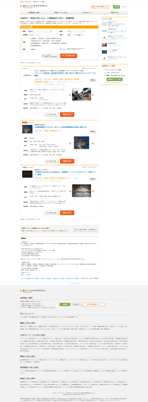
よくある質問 (23, 317)
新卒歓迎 (41, 38)
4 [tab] (79, 101)
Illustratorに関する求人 (96, 341)
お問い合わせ (51, 317)
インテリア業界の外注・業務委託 (89, 371)
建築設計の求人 (43, 326)
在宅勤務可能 (55, 43)
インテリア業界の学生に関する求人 (89, 338)
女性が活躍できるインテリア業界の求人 (31, 384)
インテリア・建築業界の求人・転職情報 (29, 278)
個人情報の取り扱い (34, 317)
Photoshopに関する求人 (111, 341)
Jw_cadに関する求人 (32, 343)
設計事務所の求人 (25, 360)
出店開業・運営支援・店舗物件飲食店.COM (42, 398)
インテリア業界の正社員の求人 (28, 371)
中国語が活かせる (36, 41)
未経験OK (33, 38)
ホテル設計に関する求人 (107, 338)
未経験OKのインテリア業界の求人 (29, 382)
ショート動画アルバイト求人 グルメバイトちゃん (107, 400)
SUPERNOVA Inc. (112, 29)
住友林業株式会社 (112, 43)
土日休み (48, 38)
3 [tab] (77, 101)
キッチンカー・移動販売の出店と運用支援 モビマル (42, 400)
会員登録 (116, 6)
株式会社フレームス (112, 22)
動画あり (33, 49)
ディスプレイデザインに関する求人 (40, 348)
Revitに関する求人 (58, 343)
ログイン (124, 6)
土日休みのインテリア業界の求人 (70, 382)
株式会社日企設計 (40, 124)
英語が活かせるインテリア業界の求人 (91, 382)
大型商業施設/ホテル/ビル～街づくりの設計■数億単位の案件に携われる (61, 127)
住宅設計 (29, 274)
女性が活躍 (46, 41)
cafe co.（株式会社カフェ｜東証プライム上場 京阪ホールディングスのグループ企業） (59, 70)
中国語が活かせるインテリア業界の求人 (114, 382)
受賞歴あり (64, 43)
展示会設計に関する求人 (31, 346)
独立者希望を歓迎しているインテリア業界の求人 (84, 384)
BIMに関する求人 (24, 351)
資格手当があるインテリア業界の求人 (110, 384)
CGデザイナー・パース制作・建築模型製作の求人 (94, 326)
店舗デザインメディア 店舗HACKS (78, 400)
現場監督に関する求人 (71, 341)
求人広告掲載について (72, 317)
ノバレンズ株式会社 (112, 50)
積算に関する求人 (83, 341)
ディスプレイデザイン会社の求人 (118, 360)
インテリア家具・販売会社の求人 (98, 360)
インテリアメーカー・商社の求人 (77, 360)
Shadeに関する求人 (45, 343)
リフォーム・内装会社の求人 (39, 360)
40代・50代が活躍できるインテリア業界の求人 (56, 384)
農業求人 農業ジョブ (91, 400)
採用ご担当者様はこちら (93, 304)
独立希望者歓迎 (35, 43)
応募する (93, 80)
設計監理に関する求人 (58, 348)
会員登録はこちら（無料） (114, 79)
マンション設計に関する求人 (110, 346)
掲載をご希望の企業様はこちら (100, 6)
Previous (70, 95)
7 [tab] (85, 150)
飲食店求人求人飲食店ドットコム (79, 398)
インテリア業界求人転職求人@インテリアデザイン (99, 398)
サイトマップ (60, 317)
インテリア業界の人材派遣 (108, 371)
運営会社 (44, 317)
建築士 (22, 274)
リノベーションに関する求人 (28, 338)
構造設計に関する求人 (94, 346)
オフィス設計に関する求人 (106, 343)
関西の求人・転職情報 (46, 278)
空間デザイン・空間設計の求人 (28, 326)
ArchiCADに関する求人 (71, 343)
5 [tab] (80, 101)
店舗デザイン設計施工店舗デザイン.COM (61, 398)
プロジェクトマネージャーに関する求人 (77, 348)
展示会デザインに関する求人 (48, 346)
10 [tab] (88, 101)
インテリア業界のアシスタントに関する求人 (50, 338)
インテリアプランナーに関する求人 (99, 348)
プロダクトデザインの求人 (48, 329)
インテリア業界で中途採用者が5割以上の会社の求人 (78, 387)
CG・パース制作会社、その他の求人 (30, 362)
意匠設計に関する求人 (80, 346)
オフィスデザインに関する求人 (88, 343)
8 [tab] (85, 101)
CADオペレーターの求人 (117, 326)
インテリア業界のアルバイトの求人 (68, 371)
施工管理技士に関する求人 (118, 348)
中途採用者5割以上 (36, 45)
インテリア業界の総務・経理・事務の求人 (98, 329)
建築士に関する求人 (43, 341)
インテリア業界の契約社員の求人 (48, 371)
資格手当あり (45, 43)
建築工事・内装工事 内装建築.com (62, 400)
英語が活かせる (57, 38)
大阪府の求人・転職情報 (58, 278)
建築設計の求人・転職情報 (72, 278)
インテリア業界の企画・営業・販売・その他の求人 (71, 329)
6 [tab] (82, 101)
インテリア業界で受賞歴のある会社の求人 (50, 387)
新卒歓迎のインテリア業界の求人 (50, 382)
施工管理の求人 (54, 326)
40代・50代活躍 (56, 41)
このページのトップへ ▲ (74, 283)
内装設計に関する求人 (29, 341)
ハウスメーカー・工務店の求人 (58, 360)
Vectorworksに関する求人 (71, 338)
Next (93, 95)
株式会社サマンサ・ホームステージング (117, 57)
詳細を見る (67, 114)
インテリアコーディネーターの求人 (69, 326)
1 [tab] (74, 101)
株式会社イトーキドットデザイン (115, 36)
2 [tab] (76, 101)
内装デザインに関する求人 (65, 346)
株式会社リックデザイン (42, 169)
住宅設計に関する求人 (56, 341)
